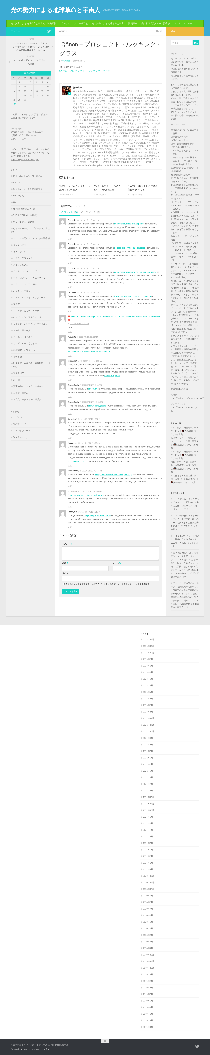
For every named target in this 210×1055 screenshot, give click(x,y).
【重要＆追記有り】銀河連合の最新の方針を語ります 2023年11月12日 (185, 539)
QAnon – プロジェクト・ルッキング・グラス (85, 71)
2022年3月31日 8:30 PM (89, 268)
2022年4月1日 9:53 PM (79, 324)
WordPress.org (20, 437)
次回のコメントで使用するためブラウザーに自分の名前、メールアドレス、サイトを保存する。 (109, 584)
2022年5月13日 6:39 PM (92, 385)
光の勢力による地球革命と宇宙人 (55, 10)
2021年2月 (148, 863)
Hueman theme (45, 1049)
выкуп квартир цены (78, 461)
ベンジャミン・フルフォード (27, 317)
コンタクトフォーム (184, 23)
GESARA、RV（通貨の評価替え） (29, 189)
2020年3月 (148, 935)
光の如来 (66, 61)
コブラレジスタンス (23, 258)
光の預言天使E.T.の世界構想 (155, 23)
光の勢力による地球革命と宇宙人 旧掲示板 (114, 23)
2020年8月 (148, 902)
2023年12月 (148, 639)
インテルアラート (21, 245)
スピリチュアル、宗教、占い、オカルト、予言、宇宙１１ (185, 441)
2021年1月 (148, 869)
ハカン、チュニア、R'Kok (25, 284)
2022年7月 (148, 751)
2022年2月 (148, 784)
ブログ (16, 304)
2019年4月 (148, 1007)
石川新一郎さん (20, 393)
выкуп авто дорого (97, 405)
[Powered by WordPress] (21, 1049)
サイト (65, 573)
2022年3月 (148, 777)
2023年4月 (148, 692)
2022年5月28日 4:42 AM (90, 443)
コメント (71, 212)
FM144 (16, 182)
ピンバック (91, 212)
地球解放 (17, 356)
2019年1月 (148, 1027)
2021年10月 (148, 810)
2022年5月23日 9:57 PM (90, 419)
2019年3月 (148, 1014)
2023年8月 (148, 665)
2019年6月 (148, 994)
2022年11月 (148, 725)
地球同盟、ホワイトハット (26, 350)
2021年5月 (148, 843)
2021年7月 (148, 830)
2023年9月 (148, 659)
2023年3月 (148, 698)
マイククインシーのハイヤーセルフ (30, 324)
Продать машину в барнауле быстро (86, 495)
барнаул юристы (112, 375)
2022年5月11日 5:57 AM (92, 361)
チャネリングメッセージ (25, 271)
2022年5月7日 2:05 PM (88, 337)
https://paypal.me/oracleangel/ (25, 159)
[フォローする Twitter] (49, 31)
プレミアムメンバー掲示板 (74, 23)
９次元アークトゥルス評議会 (27, 399)
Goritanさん (18, 195)
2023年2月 (148, 705)
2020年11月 (148, 882)
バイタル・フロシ (21, 291)
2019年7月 (148, 987)
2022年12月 (148, 718)
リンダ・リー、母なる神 (25, 343)
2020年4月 (148, 928)
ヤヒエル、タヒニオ (23, 337)
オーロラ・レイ (20, 251)
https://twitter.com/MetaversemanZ (187, 398)
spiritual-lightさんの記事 (24, 208)
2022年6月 (148, 757)
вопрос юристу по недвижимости (130, 248)
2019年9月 (148, 974)
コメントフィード (21, 430)
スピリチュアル (20, 264)
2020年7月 (148, 909)
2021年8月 (148, 823)
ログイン (17, 417)
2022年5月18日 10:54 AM (92, 402)
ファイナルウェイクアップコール (29, 297)
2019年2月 (148, 1020)
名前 (65, 563)
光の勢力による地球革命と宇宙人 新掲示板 (33, 23)
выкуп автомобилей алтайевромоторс (113, 474)
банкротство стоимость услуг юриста (132, 296)
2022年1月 (148, 790)
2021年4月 (148, 849)
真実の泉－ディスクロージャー (28, 386)
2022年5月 (148, 764)
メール (117, 563)
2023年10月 (148, 652)
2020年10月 (148, 889)
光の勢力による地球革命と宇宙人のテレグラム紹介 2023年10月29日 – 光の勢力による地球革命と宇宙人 (185, 600)
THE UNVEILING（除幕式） (25, 215)
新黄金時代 (18, 373)
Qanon (63, 31)
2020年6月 (148, 915)
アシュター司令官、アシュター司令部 (31, 238)
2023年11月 (148, 646)
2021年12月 (148, 797)
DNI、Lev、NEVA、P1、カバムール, (30, 176)
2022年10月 (148, 731)
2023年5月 (148, 685)
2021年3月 (148, 856)
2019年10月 (148, 968)
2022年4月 (148, 771)
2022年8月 (148, 744)
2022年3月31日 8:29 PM (89, 244)
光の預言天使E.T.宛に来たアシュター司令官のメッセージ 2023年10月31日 (185, 556)
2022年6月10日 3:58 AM (92, 491)
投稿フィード (19, 424)
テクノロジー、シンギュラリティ (29, 278)
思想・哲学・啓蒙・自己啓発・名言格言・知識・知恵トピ (185, 465)
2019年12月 (148, 954)
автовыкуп (93, 389)
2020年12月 (148, 876)
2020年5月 (148, 922)
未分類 (16, 380)
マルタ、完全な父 (21, 330)
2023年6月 (148, 679)
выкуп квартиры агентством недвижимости (89, 351)
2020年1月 (148, 948)
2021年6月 (148, 836)
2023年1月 (148, 711)
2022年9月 (148, 738)
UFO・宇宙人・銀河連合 (25, 222)
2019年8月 (148, 981)
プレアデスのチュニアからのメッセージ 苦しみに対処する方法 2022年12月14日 (185, 502)
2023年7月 (148, 672)
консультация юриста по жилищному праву (135, 272)
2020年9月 (148, 895)
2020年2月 (148, 941)
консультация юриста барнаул (129, 223)
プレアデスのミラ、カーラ (26, 310)
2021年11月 (148, 803)
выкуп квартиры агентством (97, 515)
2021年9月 (148, 817)
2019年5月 (148, 1000)
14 (161, 31)
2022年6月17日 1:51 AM (90, 512)
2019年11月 (148, 961)
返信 (70, 239)
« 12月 (14, 104)
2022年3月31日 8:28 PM (89, 220)
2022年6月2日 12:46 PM (92, 471)
